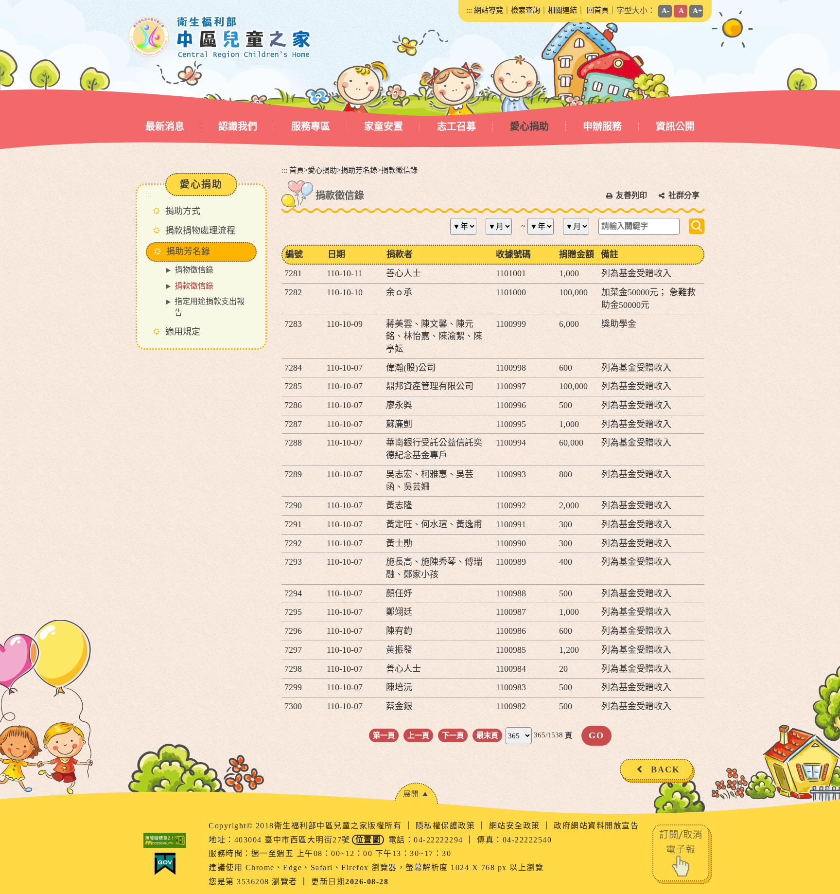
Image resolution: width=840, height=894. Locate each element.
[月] (502, 226)
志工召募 (456, 126)
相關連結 (562, 10)
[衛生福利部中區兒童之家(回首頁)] (220, 37)
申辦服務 (602, 126)
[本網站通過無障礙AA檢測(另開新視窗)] (164, 840)
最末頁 (487, 735)
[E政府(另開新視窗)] (164, 863)
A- (665, 10)
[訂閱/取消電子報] (682, 853)
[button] (416, 794)
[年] (467, 226)
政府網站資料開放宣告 (596, 826)
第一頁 (384, 735)
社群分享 (684, 195)
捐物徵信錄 (194, 270)
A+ (697, 10)
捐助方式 (182, 211)
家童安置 (383, 126)
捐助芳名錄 (359, 170)
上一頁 (418, 735)
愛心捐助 (529, 126)
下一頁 (453, 735)
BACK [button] (665, 769)
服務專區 (310, 126)
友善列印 (631, 195)
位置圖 (368, 840)
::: (469, 10)
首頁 (296, 170)
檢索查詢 (525, 10)
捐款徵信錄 (194, 286)
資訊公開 (675, 126)
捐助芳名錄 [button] (188, 251)
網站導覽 (488, 10)
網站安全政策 (516, 826)
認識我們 (237, 126)
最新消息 (164, 126)
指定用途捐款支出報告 (210, 307)
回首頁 (598, 10)
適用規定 (182, 332)
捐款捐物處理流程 (200, 230)
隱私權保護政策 (447, 826)
